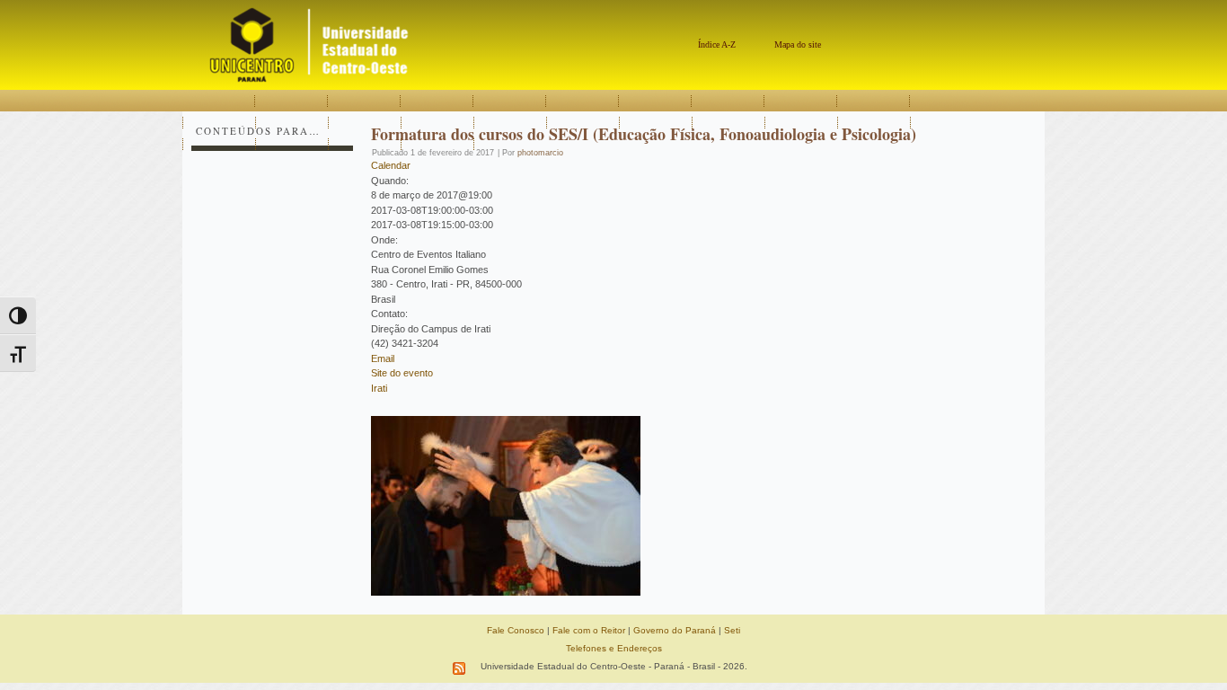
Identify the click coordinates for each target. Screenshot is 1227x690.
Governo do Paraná (674, 630)
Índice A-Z (717, 44)
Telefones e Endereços (614, 648)
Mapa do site (797, 44)
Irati (379, 388)
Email (382, 358)
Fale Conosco (515, 630)
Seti (732, 630)
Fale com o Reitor (588, 630)
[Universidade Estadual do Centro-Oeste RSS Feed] (460, 668)
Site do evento (402, 372)
